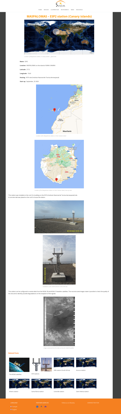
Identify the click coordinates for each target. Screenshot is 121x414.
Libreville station (59, 391)
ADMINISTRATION (93, 403)
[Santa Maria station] (41, 388)
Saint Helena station (82, 391)
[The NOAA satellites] (19, 371)
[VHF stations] (41, 371)
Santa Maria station (37, 391)
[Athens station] (19, 388)
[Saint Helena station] (86, 388)
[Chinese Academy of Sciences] (37, 407)
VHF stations (35, 374)
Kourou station (81, 370)
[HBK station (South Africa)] (64, 367)
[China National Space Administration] (45, 407)
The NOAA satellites (15, 374)
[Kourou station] (86, 367)
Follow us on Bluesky (68, 403)
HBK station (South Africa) (62, 370)
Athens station (13, 391)
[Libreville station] (64, 388)
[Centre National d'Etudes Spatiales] (41, 406)
